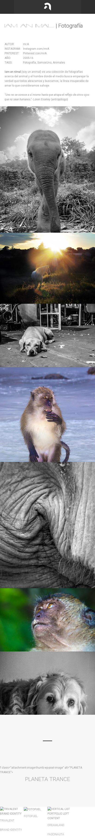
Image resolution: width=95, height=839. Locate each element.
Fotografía (29, 62)
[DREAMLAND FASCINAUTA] (59, 813)
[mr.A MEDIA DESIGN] (47, 7)
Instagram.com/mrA (36, 48)
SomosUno (44, 62)
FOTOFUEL (31, 816)
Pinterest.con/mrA (35, 53)
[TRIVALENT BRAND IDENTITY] (12, 811)
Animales (58, 62)
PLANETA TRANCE (47, 779)
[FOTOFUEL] (32, 809)
